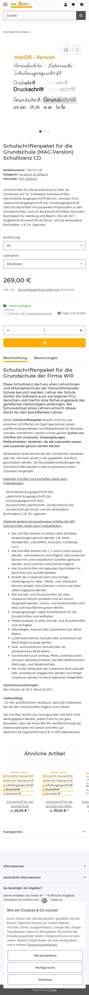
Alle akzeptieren (45, 955)
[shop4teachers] (21, 4)
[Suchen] (81, 15)
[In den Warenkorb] (44, 342)
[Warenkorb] (81, 4)
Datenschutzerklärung (42, 944)
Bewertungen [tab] (46, 358)
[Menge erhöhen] (80, 330)
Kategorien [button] (13, 832)
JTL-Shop (52, 989)
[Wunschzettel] (73, 4)
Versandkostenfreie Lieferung (39, 290)
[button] (65, 4)
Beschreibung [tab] (15, 358)
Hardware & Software (33, 174)
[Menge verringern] (8, 330)
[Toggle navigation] (5, 2)
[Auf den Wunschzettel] (77, 50)
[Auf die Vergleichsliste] (66, 50)
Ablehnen (45, 979)
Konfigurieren (45, 967)
